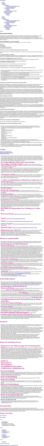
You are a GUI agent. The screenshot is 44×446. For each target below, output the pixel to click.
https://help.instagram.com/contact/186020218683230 (15, 273)
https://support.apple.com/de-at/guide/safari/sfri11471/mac (15, 218)
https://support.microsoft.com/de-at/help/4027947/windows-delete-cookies (24, 227)
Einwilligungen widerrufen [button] (4, 153)
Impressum (4, 429)
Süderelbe (8, 14)
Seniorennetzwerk (7, 12)
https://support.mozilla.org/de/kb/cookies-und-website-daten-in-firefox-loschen (19, 221)
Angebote (3, 4)
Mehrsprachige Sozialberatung (9, 8)
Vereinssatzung (4, 432)
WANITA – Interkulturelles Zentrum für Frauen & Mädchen (10, 11)
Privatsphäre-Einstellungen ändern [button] (6, 151)
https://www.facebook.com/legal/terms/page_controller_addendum (14, 275)
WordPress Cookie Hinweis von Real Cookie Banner (9, 445)
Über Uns (3, 3)
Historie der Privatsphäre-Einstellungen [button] (6, 152)
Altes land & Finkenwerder (11, 7)
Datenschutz (4, 430)
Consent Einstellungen (6, 431)
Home (3, 2)
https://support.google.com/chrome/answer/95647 (22, 214)
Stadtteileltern (6, 5)
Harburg (7, 9)
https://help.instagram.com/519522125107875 (23, 272)
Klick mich (4, 415)
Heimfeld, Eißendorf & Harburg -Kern (13, 6)
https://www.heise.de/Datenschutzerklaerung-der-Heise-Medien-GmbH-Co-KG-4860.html (24, 284)
